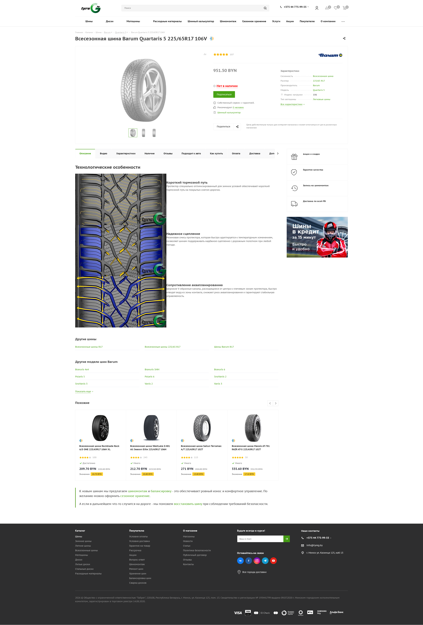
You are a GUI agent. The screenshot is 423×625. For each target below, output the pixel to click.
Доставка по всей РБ (314, 201)
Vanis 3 (218, 383)
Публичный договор (195, 555)
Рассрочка (135, 550)
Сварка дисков (137, 582)
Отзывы (187, 559)
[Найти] (265, 8)
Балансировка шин (140, 578)
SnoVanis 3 (81, 383)
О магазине (190, 530)
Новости (188, 541)
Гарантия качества (313, 169)
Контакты (188, 564)
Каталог (80, 530)
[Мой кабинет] (317, 8)
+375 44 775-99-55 (295, 6)
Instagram (257, 560)
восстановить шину (188, 504)
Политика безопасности (197, 550)
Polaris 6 (149, 376)
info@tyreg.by (315, 545)
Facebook (248, 560)
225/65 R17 (319, 80)
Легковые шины (321, 99)
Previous (270, 403)
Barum (316, 85)
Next (275, 403)
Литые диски (82, 564)
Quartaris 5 (319, 90)
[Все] (343, 21)
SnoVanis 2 (220, 376)
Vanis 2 (149, 383)
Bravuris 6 (219, 369)
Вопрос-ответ (137, 559)
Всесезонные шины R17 (89, 346)
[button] (409, 503)
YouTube (273, 560)
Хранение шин (137, 573)
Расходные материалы (88, 573)
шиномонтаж (137, 491)
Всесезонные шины (86, 550)
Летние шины (83, 545)
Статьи (186, 545)
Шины (78, 536)
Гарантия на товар (139, 545)
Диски (78, 559)
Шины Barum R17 (224, 346)
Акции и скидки (311, 154)
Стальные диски (84, 568)
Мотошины (81, 555)
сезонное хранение (135, 496)
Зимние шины (83, 541)
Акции (132, 555)
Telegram (265, 560)
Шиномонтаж (137, 564)
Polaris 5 (80, 376)
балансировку (161, 491)
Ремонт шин (136, 568)
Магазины (189, 536)
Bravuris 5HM (152, 369)
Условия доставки (139, 541)
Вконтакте (240, 560)
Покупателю (136, 530)
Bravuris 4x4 (82, 369)
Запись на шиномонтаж (316, 185)
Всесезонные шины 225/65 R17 (162, 346)
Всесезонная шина (323, 76)
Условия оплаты (138, 536)
